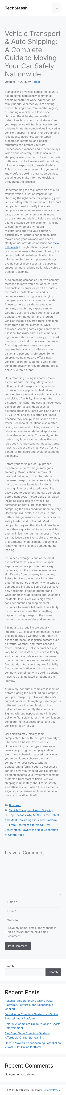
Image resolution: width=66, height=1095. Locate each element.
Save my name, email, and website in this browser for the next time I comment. (32, 932)
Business (15, 805)
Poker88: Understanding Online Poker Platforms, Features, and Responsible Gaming (29, 1004)
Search (9, 966)
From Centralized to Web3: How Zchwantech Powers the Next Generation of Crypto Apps (31, 829)
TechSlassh (16, 8)
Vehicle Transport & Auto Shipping (31, 810)
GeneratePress (51, 1089)
